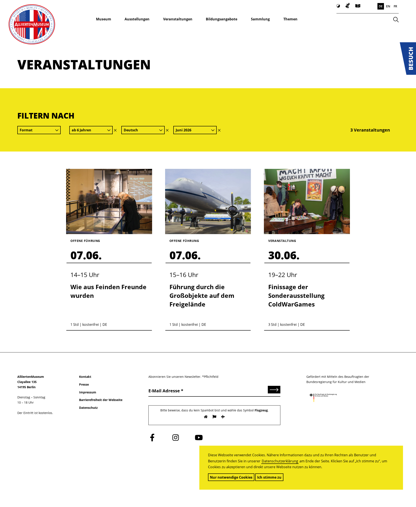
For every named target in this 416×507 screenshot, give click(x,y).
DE (381, 6)
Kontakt (85, 377)
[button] (408, 58)
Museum (103, 19)
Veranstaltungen (177, 19)
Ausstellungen (137, 19)
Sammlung (260, 19)
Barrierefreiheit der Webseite (100, 400)
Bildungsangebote (221, 19)
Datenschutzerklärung (280, 461)
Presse (84, 384)
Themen (290, 19)
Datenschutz (88, 408)
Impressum (87, 392)
